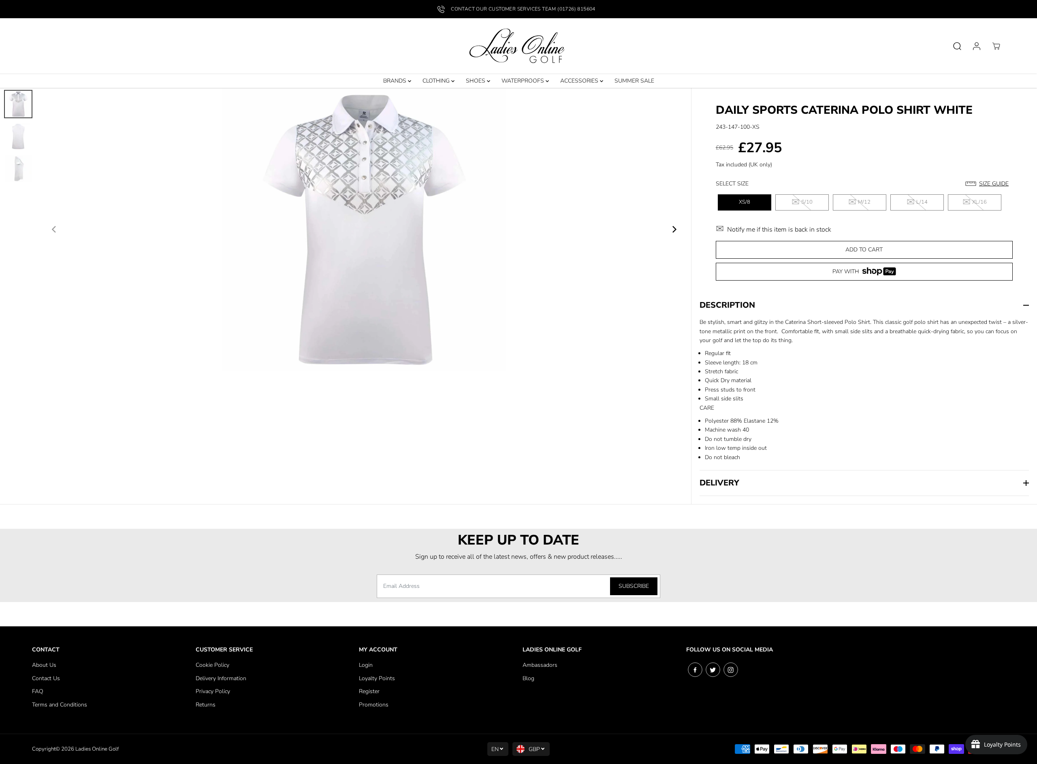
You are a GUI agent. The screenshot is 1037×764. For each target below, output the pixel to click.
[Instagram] (731, 670)
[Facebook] (695, 670)
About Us (44, 665)
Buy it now (864, 274)
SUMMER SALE (634, 81)
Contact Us (46, 678)
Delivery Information (221, 678)
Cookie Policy (212, 665)
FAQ (37, 691)
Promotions (373, 705)
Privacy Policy (213, 691)
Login (366, 665)
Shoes (476, 81)
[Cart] (996, 46)
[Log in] (977, 46)
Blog (528, 678)
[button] (989, 183)
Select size (732, 183)
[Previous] (54, 229)
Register (369, 691)
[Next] (674, 229)
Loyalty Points (377, 678)
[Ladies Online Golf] (518, 46)
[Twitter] (713, 670)
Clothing (436, 81)
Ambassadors (540, 665)
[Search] (957, 46)
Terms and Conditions (59, 705)
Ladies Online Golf (97, 749)
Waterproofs (523, 81)
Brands (395, 81)
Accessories (580, 81)
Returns (206, 705)
